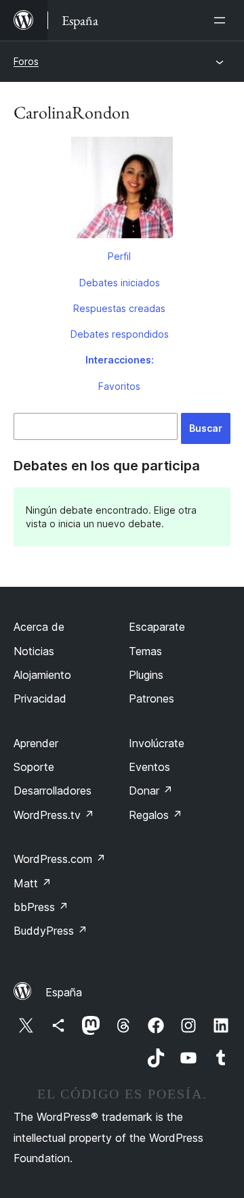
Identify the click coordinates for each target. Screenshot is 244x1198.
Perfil (119, 256)
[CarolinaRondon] (122, 190)
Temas (145, 651)
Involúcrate (156, 743)
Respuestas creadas (119, 308)
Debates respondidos (119, 334)
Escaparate (157, 627)
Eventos (149, 767)
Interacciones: (119, 359)
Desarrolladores (53, 790)
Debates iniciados (119, 282)
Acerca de (39, 627)
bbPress (41, 907)
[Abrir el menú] (222, 20)
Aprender (36, 743)
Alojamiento (42, 675)
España (63, 992)
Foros (26, 61)
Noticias (34, 651)
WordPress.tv (54, 815)
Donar (151, 790)
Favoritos (119, 386)
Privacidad (40, 698)
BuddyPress (50, 930)
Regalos (155, 815)
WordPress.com (60, 859)
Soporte (34, 767)
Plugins (146, 675)
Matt (33, 883)
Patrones (151, 698)
